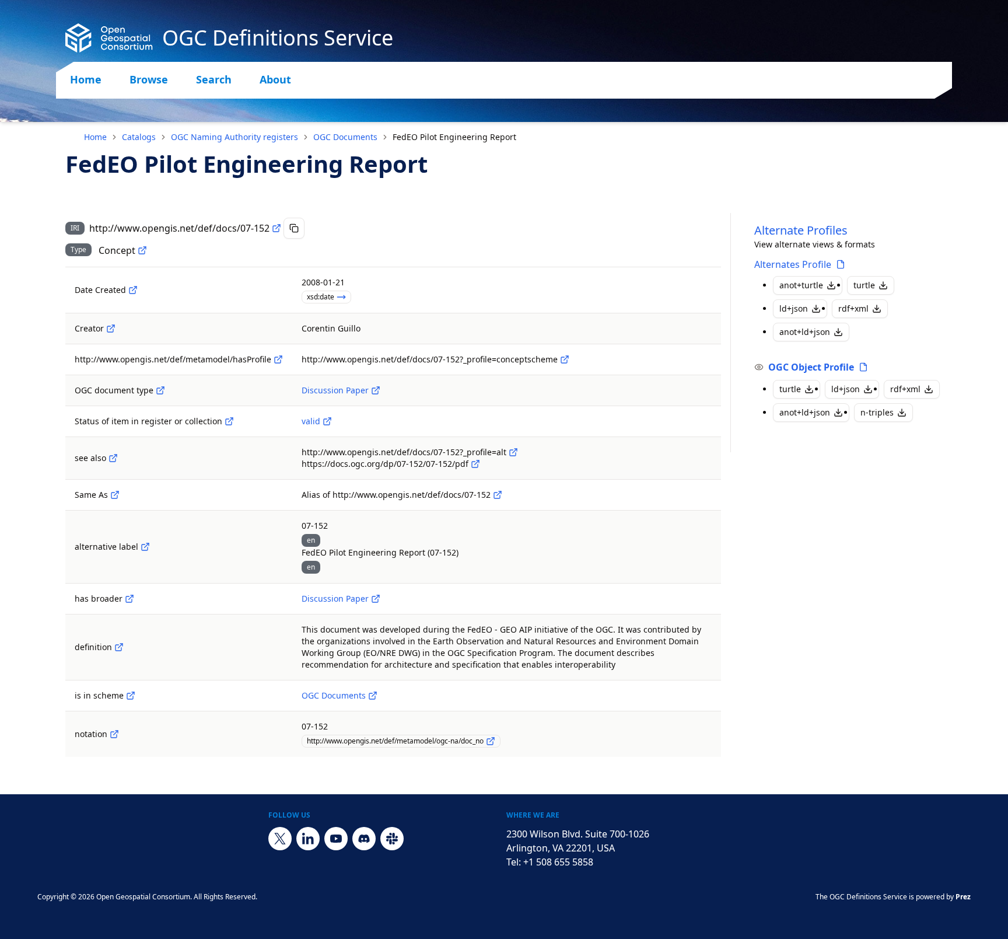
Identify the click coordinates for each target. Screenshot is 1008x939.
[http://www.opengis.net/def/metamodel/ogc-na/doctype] (160, 390)
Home (86, 79)
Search (214, 79)
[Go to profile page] (840, 264)
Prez (963, 897)
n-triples (877, 412)
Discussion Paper (335, 390)
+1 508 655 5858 (558, 862)
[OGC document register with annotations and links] (372, 695)
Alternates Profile (792, 264)
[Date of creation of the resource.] (133, 290)
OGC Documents (345, 136)
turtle (864, 285)
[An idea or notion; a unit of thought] (142, 250)
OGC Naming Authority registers (234, 136)
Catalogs (139, 136)
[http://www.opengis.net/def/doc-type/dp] (375, 390)
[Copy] (294, 228)
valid (311, 421)
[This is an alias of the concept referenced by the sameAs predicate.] (497, 495)
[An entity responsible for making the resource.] (111, 328)
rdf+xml (853, 308)
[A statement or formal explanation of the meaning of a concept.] (119, 647)
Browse (149, 79)
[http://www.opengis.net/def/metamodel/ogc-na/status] (229, 421)
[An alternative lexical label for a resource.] (145, 546)
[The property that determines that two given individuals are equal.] (115, 495)
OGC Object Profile (811, 367)
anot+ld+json (804, 331)
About (275, 79)
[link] (454, 137)
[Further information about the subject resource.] (113, 458)
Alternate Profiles (801, 230)
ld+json (793, 308)
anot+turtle (801, 285)
